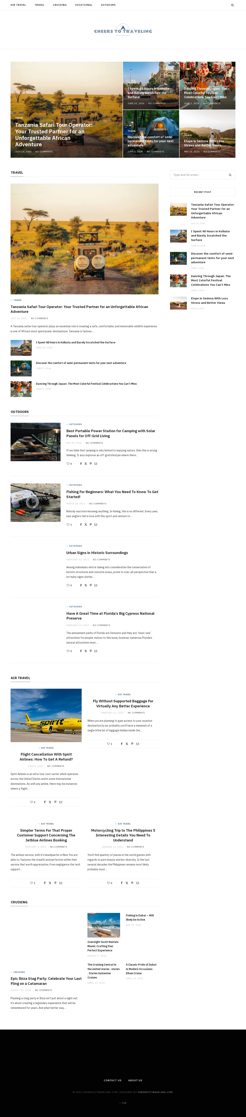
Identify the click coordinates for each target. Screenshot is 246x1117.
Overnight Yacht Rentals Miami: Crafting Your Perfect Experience (102, 946)
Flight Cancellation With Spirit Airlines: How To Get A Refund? (46, 757)
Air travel (18, 4)
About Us (135, 1080)
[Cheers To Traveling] (123, 29)
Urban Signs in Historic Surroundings (97, 552)
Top (124, 1103)
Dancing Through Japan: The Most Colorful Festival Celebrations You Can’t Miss (205, 92)
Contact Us (112, 1080)
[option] (123, 110)
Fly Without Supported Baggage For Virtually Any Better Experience (123, 703)
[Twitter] (85, 463)
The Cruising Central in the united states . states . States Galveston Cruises (103, 971)
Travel (39, 4)
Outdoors (108, 4)
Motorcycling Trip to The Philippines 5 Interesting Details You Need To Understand (123, 835)
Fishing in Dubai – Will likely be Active (140, 917)
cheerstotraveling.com (155, 1092)
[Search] (232, 5)
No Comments (44, 151)
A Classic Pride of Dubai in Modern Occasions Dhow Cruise (141, 969)
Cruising (60, 4)
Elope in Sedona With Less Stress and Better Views (204, 143)
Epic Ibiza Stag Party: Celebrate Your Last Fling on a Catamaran (46, 981)
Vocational (83, 4)
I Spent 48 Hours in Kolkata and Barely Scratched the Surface (148, 92)
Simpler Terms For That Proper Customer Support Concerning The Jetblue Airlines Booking (46, 835)
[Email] (95, 463)
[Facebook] (81, 463)
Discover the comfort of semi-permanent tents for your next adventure (151, 141)
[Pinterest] (91, 463)
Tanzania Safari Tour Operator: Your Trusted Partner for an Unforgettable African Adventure (54, 134)
